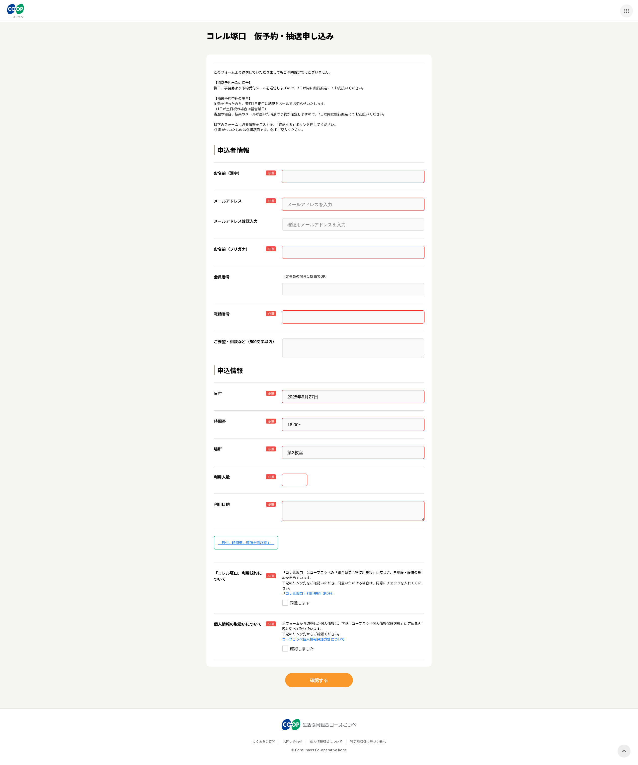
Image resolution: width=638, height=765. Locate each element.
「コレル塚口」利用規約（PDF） (308, 593)
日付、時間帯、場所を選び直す (246, 542)
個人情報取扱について (326, 741)
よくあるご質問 (263, 741)
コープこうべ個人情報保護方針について (313, 639)
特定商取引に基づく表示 (368, 741)
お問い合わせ (292, 741)
